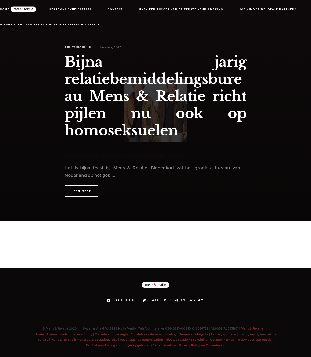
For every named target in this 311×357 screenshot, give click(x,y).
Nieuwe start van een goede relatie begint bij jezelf (49, 24)
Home (39, 334)
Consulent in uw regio (111, 334)
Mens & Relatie (252, 328)
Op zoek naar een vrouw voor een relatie (241, 340)
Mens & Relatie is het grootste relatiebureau (84, 340)
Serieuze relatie (165, 345)
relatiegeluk (78, 47)
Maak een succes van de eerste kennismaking (181, 9)
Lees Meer (81, 191)
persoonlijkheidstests (70, 9)
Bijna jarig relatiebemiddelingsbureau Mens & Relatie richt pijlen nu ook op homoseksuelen (155, 96)
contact (115, 9)
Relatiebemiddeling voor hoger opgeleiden (118, 345)
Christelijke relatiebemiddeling (153, 334)
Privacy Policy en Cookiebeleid (202, 345)
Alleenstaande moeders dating (69, 334)
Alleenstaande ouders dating (141, 340)
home (4, 9)
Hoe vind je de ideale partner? (267, 9)
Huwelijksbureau (223, 334)
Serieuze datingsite (193, 334)
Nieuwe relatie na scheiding (186, 340)
